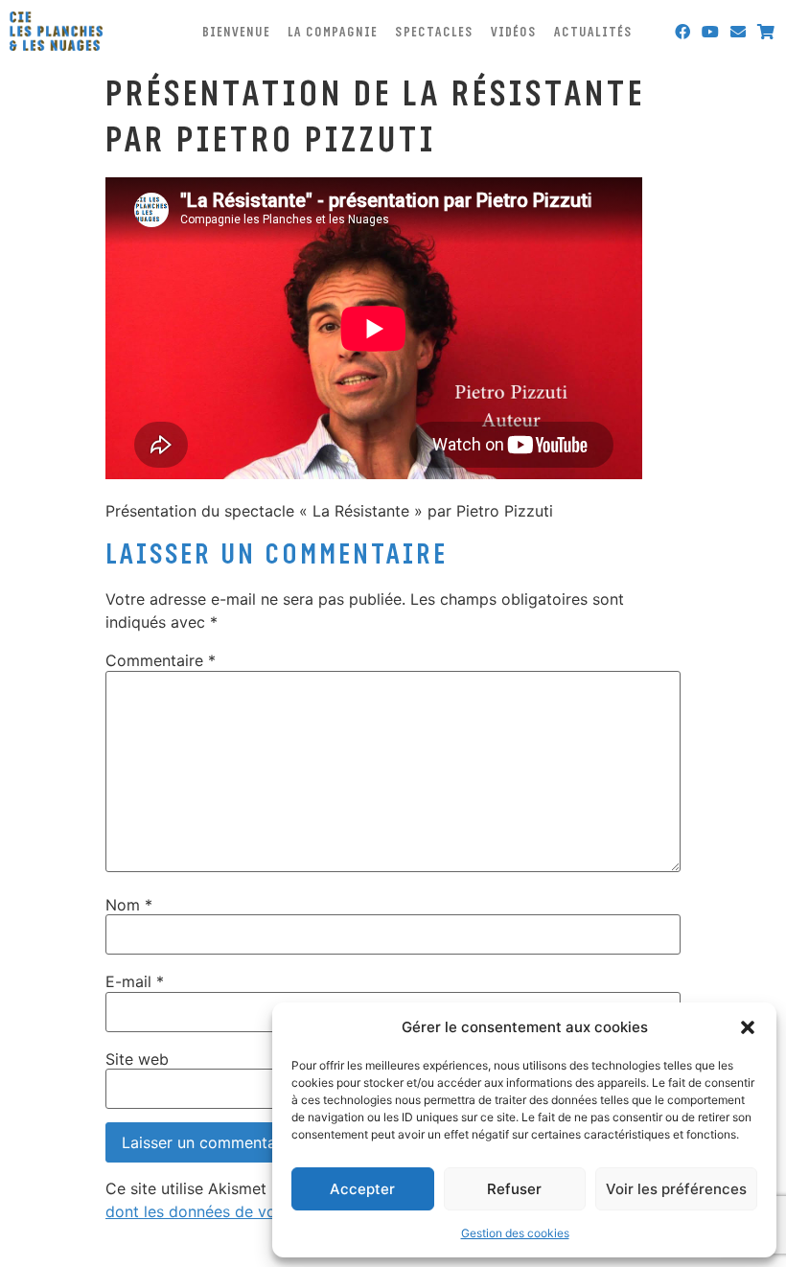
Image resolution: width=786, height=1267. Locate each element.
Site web (137, 1059)
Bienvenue (236, 31)
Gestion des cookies (515, 1233)
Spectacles (434, 31)
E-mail (134, 981)
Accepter (362, 1189)
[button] (747, 1027)
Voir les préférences (676, 1189)
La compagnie (333, 31)
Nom (128, 904)
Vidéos (514, 31)
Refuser (514, 1189)
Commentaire (160, 660)
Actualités (593, 31)
